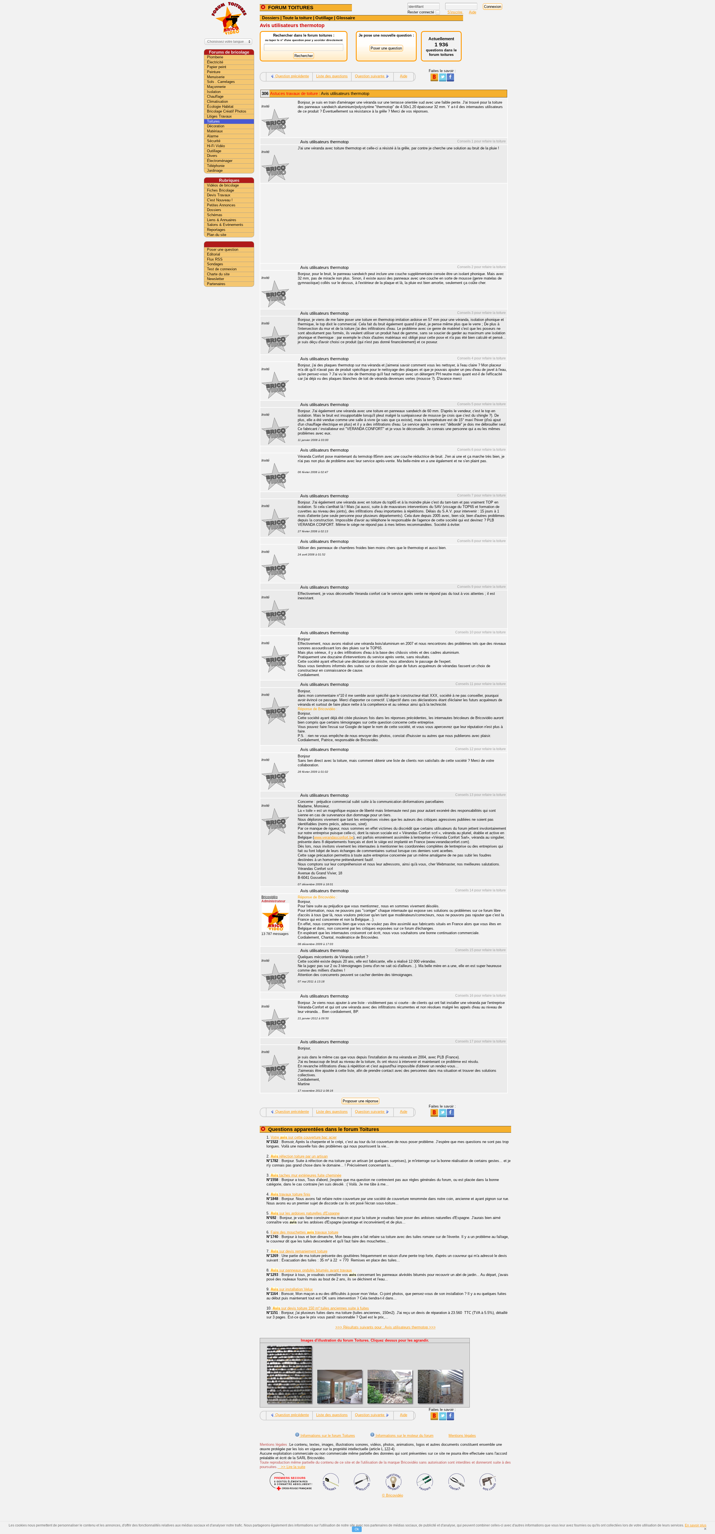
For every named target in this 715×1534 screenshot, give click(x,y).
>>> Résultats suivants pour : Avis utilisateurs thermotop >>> (385, 1327)
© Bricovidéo (392, 1495)
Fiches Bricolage (220, 190)
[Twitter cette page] (442, 80)
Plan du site (216, 235)
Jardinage (215, 170)
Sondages (215, 264)
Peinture (213, 72)
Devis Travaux (218, 195)
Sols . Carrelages (221, 82)
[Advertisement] (399, 224)
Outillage (324, 17)
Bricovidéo (269, 897)
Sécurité (213, 141)
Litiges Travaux (219, 116)
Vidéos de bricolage (223, 185)
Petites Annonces (221, 205)
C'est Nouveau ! (220, 200)
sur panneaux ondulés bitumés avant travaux (311, 1270)
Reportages (216, 230)
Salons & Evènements (225, 225)
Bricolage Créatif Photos (226, 111)
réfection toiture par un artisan (299, 1156)
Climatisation (217, 101)
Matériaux (215, 131)
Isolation (214, 92)
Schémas (214, 215)
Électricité (215, 62)
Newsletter (215, 279)
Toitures (213, 121)
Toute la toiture (297, 17)
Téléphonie (216, 166)
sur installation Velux (292, 1289)
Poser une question (222, 249)
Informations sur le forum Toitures (327, 1435)
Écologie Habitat (220, 106)
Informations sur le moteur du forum (404, 1435)
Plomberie (215, 57)
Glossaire (345, 17)
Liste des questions (332, 76)
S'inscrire (455, 12)
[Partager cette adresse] (434, 80)
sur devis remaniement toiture (299, 1251)
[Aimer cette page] (450, 80)
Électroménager (219, 161)
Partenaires (216, 284)
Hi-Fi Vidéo (216, 146)
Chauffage (215, 96)
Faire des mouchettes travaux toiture (304, 1232)
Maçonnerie (216, 87)
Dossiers (270, 17)
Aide (472, 12)
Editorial (213, 254)
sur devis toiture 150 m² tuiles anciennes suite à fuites (321, 1308)
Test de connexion (222, 269)
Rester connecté (421, 12)
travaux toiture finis (290, 1194)
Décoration (215, 126)
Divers (212, 156)
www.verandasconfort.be (333, 837)
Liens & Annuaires (221, 220)
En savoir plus (695, 1525)
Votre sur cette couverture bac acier (304, 1137)
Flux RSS (215, 259)
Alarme (212, 136)
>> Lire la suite (291, 1467)
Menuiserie (216, 77)
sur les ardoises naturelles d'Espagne (305, 1213)
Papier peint (216, 67)
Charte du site (218, 274)
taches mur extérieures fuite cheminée (306, 1175)
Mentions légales (462, 1435)
